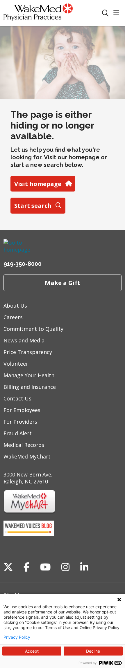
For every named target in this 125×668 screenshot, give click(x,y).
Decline (93, 651)
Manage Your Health (28, 375)
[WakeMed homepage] (52, 13)
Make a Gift (62, 283)
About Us (15, 305)
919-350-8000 (22, 263)
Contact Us (17, 398)
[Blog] (28, 533)
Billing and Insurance (29, 386)
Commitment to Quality (33, 328)
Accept (32, 651)
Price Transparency (27, 352)
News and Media (23, 340)
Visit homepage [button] (37, 184)
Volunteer (15, 363)
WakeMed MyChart (27, 456)
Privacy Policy (16, 637)
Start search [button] (32, 205)
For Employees (21, 410)
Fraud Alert (17, 433)
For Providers (20, 421)
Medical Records (23, 444)
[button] (117, 13)
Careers (13, 317)
